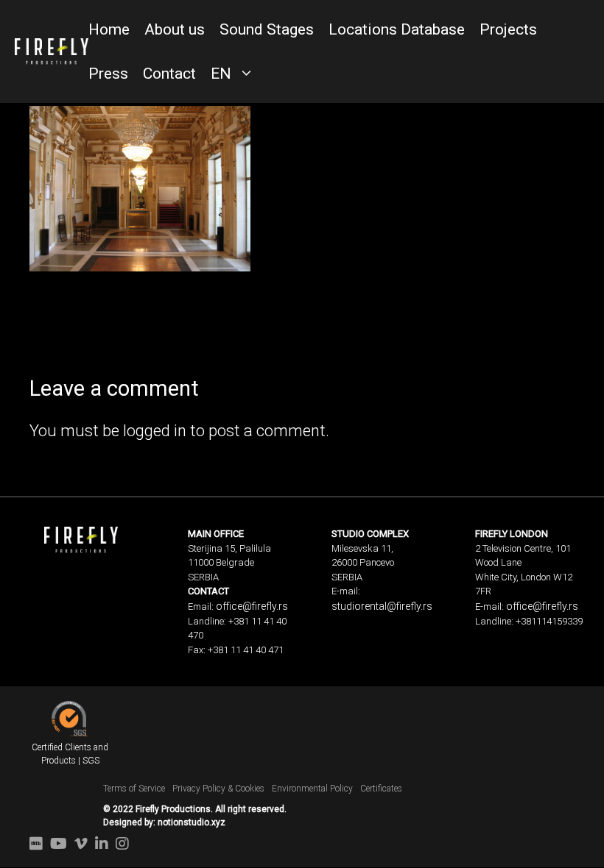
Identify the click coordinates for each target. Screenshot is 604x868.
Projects (508, 29)
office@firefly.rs (252, 606)
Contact (169, 73)
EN (221, 73)
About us (174, 29)
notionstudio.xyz (191, 822)
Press (108, 73)
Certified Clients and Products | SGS (70, 754)
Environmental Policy (312, 788)
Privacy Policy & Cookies (218, 788)
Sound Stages (267, 29)
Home (109, 29)
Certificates (381, 788)
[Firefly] (51, 50)
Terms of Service (134, 788)
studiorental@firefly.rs (381, 606)
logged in (154, 430)
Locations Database (397, 29)
